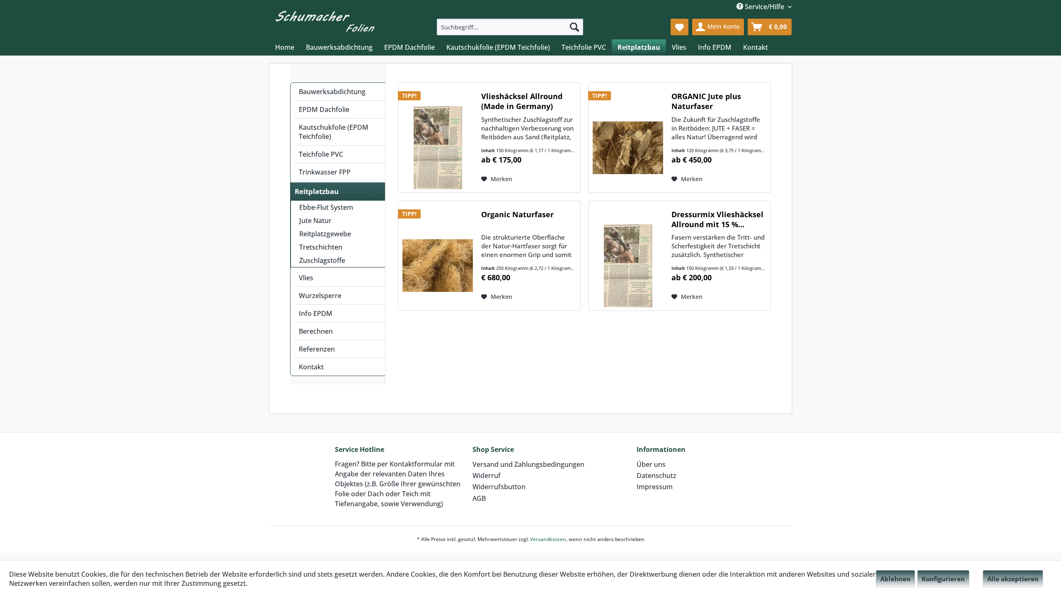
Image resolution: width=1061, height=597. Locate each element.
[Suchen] (574, 27)
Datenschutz (656, 475)
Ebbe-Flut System (326, 207)
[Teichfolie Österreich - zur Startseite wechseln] (325, 20)
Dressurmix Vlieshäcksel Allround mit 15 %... (717, 219)
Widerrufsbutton (499, 486)
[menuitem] (510, 27)
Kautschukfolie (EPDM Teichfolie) (333, 132)
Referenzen (317, 349)
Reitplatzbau (317, 191)
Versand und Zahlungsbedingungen (528, 464)
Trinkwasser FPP (325, 172)
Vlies (306, 277)
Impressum (655, 486)
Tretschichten (320, 247)
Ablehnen (895, 579)
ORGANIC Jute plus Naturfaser (706, 101)
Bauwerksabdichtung (332, 91)
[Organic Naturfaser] (437, 265)
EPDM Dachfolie (324, 109)
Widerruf (486, 475)
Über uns (651, 464)
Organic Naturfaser (517, 214)
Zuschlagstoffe (322, 260)
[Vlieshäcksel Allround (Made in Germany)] (437, 147)
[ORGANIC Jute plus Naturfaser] (628, 147)
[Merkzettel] (679, 27)
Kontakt (311, 366)
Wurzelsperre (320, 295)
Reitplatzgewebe (325, 233)
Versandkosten (548, 539)
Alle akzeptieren (1013, 579)
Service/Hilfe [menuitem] (764, 6)
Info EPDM (315, 313)
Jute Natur (315, 220)
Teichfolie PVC (321, 154)
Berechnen (316, 331)
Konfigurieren (943, 579)
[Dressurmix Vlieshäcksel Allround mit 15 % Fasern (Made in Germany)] (628, 265)
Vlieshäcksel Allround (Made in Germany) (521, 101)
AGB (479, 498)
